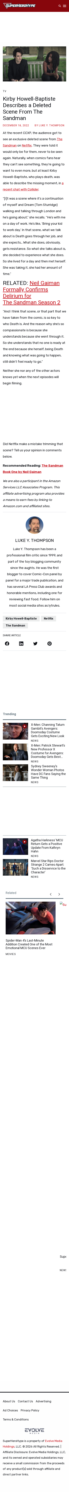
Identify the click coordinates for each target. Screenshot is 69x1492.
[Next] (59, 894)
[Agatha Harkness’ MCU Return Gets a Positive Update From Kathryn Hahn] (15, 846)
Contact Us (25, 1401)
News (34, 740)
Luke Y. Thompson (51, 125)
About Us (9, 1401)
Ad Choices (10, 1410)
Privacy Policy (30, 1410)
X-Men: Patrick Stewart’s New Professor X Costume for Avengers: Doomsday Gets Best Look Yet (48, 751)
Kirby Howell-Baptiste (21, 618)
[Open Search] (60, 6)
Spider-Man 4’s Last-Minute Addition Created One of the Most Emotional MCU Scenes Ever (29, 944)
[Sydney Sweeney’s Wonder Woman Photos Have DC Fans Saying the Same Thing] (15, 772)
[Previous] (50, 894)
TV (4, 91)
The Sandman (15, 625)
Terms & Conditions (16, 1419)
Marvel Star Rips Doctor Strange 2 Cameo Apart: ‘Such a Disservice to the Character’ (48, 866)
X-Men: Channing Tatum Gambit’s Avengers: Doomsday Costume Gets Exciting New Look (48, 730)
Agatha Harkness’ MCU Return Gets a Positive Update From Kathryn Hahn (47, 845)
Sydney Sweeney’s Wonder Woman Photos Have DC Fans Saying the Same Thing (48, 771)
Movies (11, 954)
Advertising (43, 1401)
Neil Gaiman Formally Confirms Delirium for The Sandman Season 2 (32, 292)
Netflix (27, 145)
